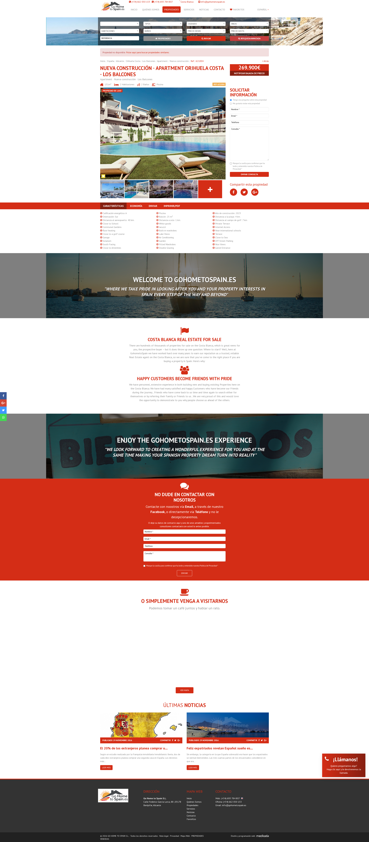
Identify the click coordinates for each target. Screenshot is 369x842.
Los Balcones (148, 61)
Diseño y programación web (243, 836)
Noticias (204, 9)
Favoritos (238, 9)
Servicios (189, 9)
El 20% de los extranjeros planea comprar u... (134, 748)
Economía (136, 206)
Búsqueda (250, 38)
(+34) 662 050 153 (141, 1)
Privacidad (174, 836)
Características (113, 206)
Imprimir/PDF (172, 206)
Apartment (162, 61)
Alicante (120, 61)
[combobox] (119, 24)
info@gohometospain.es (213, 1)
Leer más (106, 767)
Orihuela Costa (133, 61)
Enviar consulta (249, 174)
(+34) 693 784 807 (163, 1)
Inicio (134, 9)
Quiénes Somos (150, 9)
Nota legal (164, 836)
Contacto (219, 9)
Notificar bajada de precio (249, 73)
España (110, 61)
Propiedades (171, 9)
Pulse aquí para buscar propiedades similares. (147, 52)
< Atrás (265, 61)
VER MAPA (184, 690)
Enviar (153, 206)
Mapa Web (185, 836)
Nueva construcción (179, 61)
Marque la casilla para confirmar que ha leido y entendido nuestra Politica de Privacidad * (249, 166)
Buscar (207, 38)
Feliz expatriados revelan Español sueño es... (220, 748)
